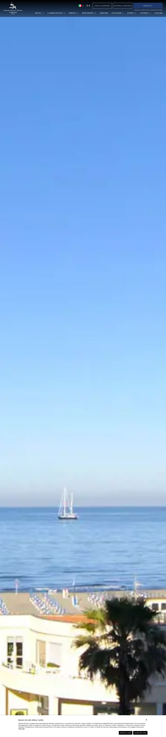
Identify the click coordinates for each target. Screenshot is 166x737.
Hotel (38, 13)
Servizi (72, 13)
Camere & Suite (55, 13)
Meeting (104, 13)
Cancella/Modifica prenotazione (148, 10)
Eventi (130, 13)
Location (116, 13)
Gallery (159, 13)
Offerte (144, 13)
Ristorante (88, 13)
